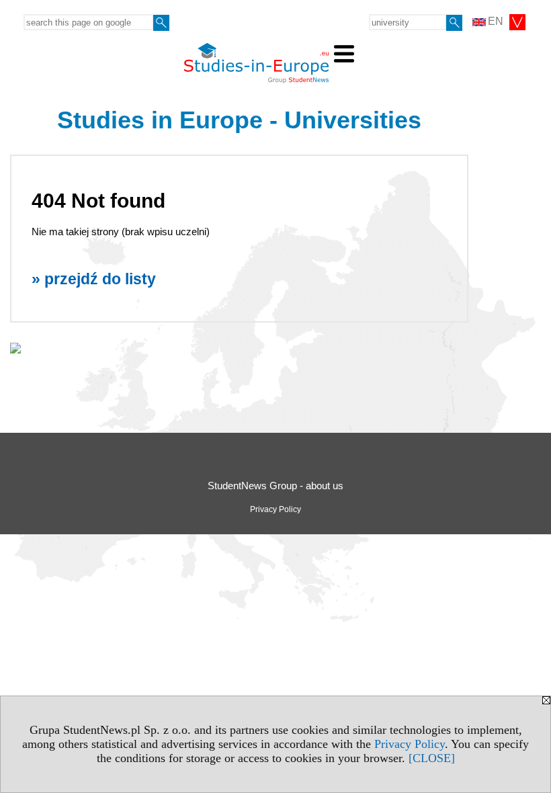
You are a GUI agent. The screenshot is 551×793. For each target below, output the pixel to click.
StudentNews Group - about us (275, 485)
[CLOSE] (432, 758)
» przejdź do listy (94, 279)
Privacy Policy (409, 744)
